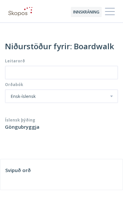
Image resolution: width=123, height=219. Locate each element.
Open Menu (110, 12)
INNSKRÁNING (86, 12)
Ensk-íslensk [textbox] (23, 96)
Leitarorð (15, 61)
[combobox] (61, 96)
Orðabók (14, 85)
